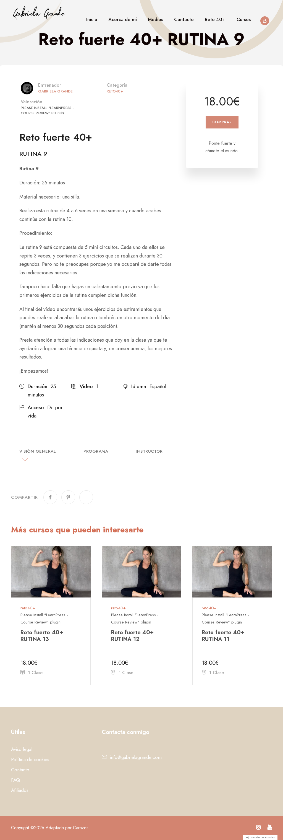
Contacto (184, 19)
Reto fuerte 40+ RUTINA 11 (223, 635)
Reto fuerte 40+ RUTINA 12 (132, 635)
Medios (155, 19)
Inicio (91, 19)
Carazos (80, 827)
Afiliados (19, 790)
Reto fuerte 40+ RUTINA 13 (41, 635)
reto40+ (115, 91)
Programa (95, 451)
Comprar (222, 122)
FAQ (15, 780)
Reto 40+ (215, 19)
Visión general (37, 451)
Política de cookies (30, 759)
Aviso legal (21, 749)
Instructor (149, 451)
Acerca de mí (122, 19)
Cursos (244, 19)
